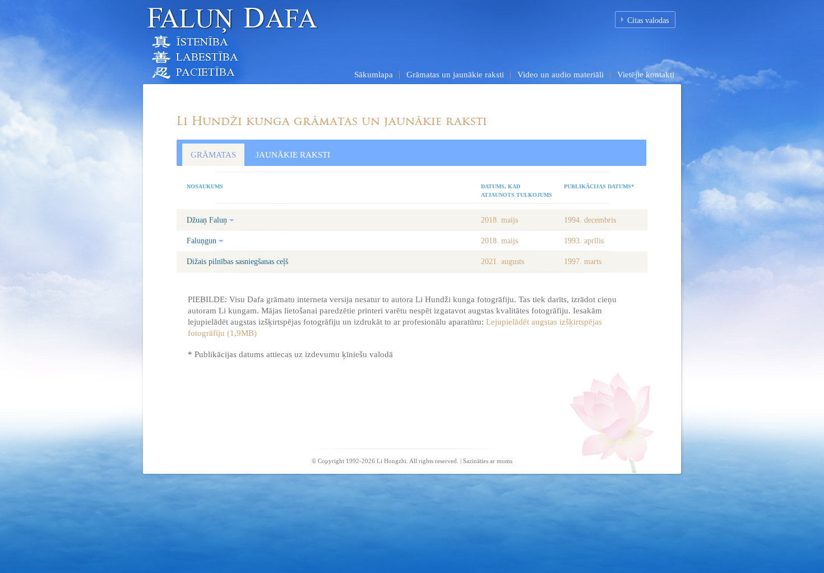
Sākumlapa (373, 74)
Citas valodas (648, 20)
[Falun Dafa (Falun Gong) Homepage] (269, 41)
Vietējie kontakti (645, 74)
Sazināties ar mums (487, 461)
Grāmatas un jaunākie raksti (455, 74)
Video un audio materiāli (560, 74)
